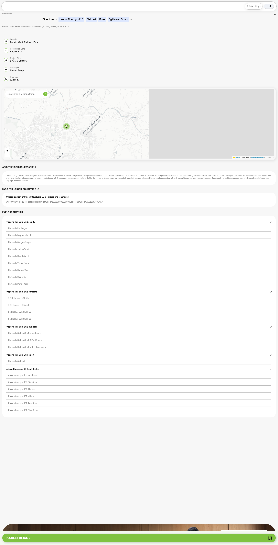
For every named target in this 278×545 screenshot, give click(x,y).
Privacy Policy (25, 528)
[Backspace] (52, 509)
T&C (36, 528)
